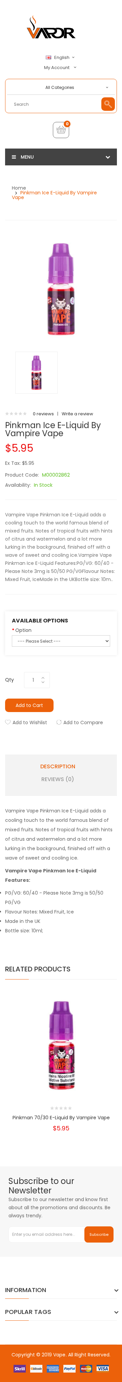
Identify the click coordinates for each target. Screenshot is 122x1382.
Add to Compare (83, 722)
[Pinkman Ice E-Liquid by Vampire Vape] (36, 372)
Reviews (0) (57, 779)
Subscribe (98, 1234)
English (62, 58)
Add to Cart (29, 705)
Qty (9, 679)
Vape (59, 1354)
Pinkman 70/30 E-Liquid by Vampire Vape (61, 1117)
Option (23, 630)
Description (57, 766)
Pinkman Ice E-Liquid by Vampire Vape (54, 195)
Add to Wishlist (30, 722)
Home (19, 188)
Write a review (77, 414)
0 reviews (43, 414)
